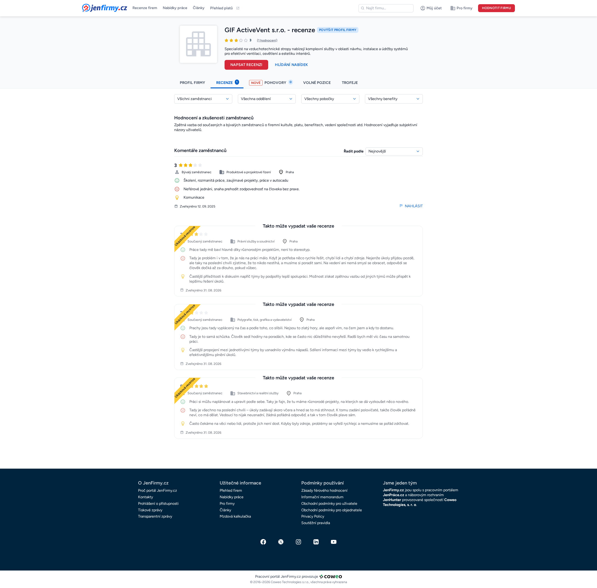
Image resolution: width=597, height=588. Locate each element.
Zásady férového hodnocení (324, 490)
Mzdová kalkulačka (235, 516)
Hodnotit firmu (496, 8)
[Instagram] (298, 542)
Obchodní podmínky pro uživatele (329, 503)
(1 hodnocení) (267, 40)
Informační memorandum (322, 497)
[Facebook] (263, 542)
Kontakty (145, 497)
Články (199, 8)
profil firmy (192, 82)
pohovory (271, 82)
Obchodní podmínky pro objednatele (331, 510)
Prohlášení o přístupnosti (158, 503)
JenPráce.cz (393, 495)
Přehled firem (231, 490)
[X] (281, 542)
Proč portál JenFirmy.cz (157, 490)
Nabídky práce (175, 8)
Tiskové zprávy (150, 510)
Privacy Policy (312, 516)
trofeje (350, 82)
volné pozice (317, 82)
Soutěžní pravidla (315, 523)
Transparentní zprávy (155, 516)
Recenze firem (144, 8)
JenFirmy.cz (94, 6)
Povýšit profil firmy (337, 30)
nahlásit (414, 206)
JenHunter (392, 500)
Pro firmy (227, 503)
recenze (226, 82)
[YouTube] (334, 542)
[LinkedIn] (316, 542)
